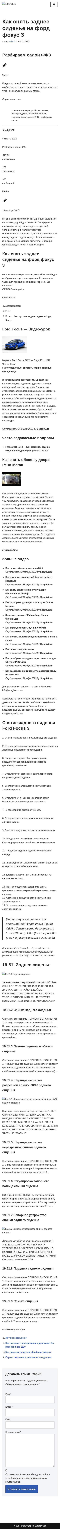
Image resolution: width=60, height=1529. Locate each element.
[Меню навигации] (54, 4)
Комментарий (13, 1432)
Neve (16, 1526)
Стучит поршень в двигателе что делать (28, 1357)
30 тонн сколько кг (15, 1337)
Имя (8, 1394)
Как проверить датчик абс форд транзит (28, 1352)
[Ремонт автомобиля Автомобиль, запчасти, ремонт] (11, 4)
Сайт (8, 1419)
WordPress (40, 1526)
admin (12, 41)
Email (9, 1406)
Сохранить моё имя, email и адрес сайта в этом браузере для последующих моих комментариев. (27, 1478)
